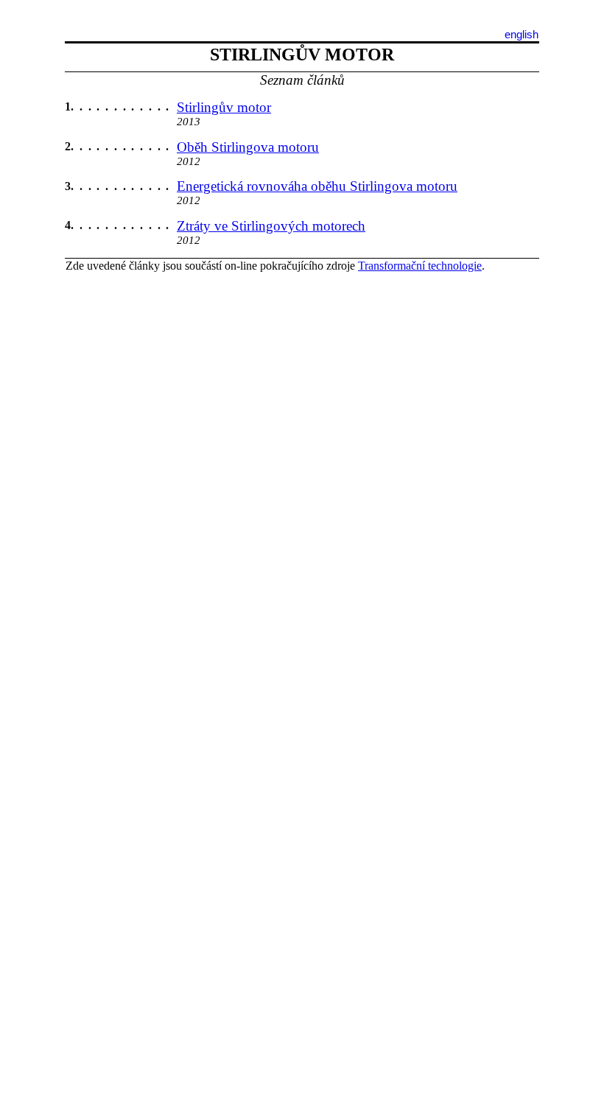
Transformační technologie (420, 265)
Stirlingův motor (224, 107)
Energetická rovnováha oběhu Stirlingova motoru (317, 186)
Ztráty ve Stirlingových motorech (271, 226)
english (521, 35)
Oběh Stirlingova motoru (248, 147)
